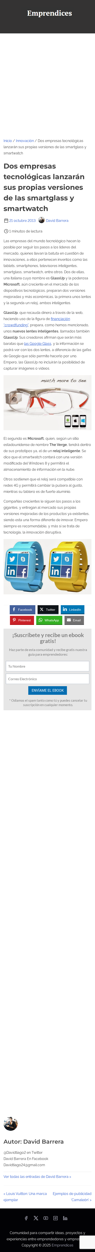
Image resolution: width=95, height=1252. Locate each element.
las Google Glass (37, 344)
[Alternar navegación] (47, 28)
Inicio (8, 141)
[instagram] (55, 1219)
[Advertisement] (47, 83)
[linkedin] (65, 1219)
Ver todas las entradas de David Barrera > (37, 1177)
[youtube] (46, 1219)
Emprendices (62, 1245)
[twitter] (36, 1219)
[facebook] (26, 1219)
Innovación (25, 141)
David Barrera (57, 221)
